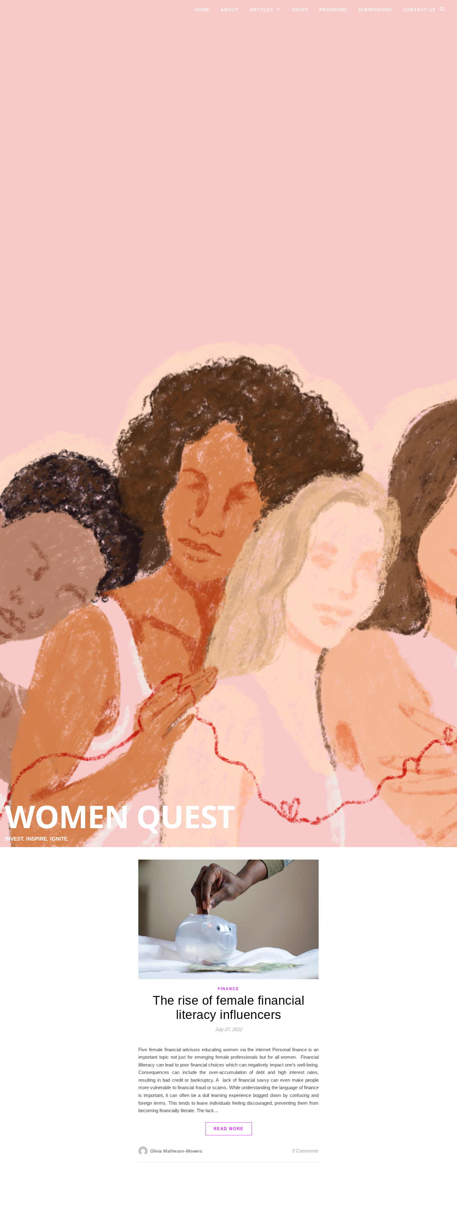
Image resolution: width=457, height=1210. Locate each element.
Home (202, 9)
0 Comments (305, 1150)
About (230, 9)
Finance (228, 989)
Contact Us (419, 9)
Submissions (375, 9)
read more (229, 1128)
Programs (333, 9)
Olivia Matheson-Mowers (176, 1150)
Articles (261, 9)
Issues (300, 9)
